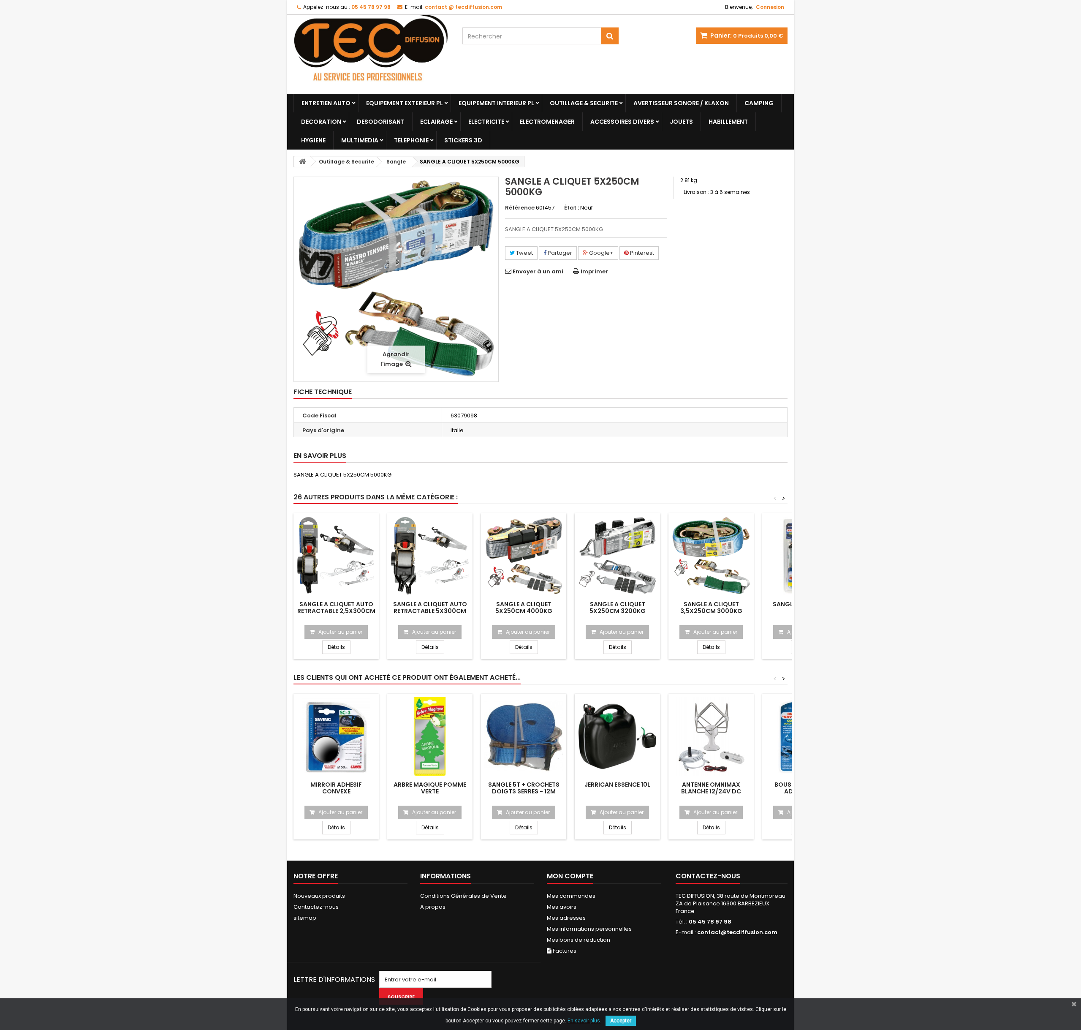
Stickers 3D (463, 140)
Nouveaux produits (319, 896)
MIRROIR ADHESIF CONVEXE (336, 788)
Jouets (681, 121)
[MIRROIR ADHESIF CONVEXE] (336, 736)
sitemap (304, 918)
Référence (520, 208)
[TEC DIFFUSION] (371, 54)
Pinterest (641, 253)
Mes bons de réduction (578, 940)
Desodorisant (381, 121)
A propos (432, 907)
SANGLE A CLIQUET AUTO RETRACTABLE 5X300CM (430, 607)
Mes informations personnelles (589, 929)
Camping (759, 103)
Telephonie (411, 140)
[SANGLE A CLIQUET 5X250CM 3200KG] (617, 556)
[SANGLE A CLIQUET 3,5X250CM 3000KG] (711, 556)
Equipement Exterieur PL (404, 103)
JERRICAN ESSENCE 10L (617, 784)
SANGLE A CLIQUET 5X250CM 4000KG (523, 607)
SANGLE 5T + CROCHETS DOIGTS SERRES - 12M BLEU (524, 791)
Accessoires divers (622, 121)
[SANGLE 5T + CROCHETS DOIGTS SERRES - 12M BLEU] (523, 736)
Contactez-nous (316, 907)
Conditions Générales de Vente (463, 896)
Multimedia (359, 140)
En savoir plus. (584, 1021)
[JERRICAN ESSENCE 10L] (617, 736)
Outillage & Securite (584, 103)
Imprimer (594, 271)
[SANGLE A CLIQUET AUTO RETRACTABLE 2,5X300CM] (336, 556)
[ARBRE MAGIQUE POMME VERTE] (430, 736)
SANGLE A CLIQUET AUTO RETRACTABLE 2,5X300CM (336, 607)
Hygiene (313, 140)
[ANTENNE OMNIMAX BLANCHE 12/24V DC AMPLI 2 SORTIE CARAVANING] (711, 736)
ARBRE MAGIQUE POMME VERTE (430, 788)
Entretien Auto (325, 103)
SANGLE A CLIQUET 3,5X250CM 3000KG (711, 607)
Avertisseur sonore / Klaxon (681, 103)
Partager (559, 253)
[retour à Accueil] (302, 161)
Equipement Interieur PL (496, 103)
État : (571, 208)
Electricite (486, 121)
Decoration (321, 121)
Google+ (601, 253)
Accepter (620, 1021)
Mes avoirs (561, 907)
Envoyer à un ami (538, 271)
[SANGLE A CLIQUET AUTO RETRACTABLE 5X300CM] (430, 556)
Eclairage (436, 121)
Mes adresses (566, 918)
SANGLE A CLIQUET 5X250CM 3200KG (617, 607)
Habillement (728, 121)
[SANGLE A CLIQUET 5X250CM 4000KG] (523, 556)
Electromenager (547, 121)
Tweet (524, 253)
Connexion (770, 7)
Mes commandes (571, 896)
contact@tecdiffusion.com (737, 932)
